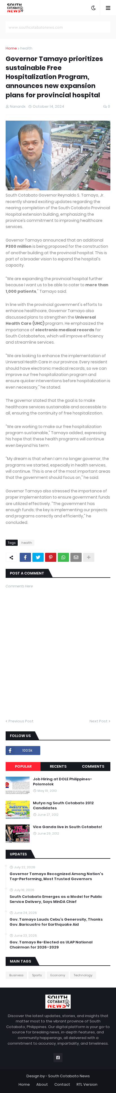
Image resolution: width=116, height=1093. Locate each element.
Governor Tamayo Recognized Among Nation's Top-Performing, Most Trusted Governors (56, 876)
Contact (62, 1084)
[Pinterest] (50, 557)
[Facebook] (25, 557)
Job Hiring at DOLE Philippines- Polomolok (62, 782)
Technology (83, 975)
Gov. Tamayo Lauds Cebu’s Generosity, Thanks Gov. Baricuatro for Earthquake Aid (56, 922)
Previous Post (21, 721)
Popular (23, 766)
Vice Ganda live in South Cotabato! (67, 827)
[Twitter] (38, 557)
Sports (37, 975)
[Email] (76, 557)
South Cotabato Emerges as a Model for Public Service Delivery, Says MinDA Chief (56, 899)
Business (16, 975)
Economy (57, 975)
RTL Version (87, 1084)
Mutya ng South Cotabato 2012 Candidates (63, 806)
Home (11, 48)
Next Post (99, 721)
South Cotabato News (69, 1076)
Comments (93, 766)
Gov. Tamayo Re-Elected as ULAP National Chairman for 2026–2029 (51, 945)
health (26, 48)
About (42, 1084)
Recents (58, 766)
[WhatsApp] (63, 557)
